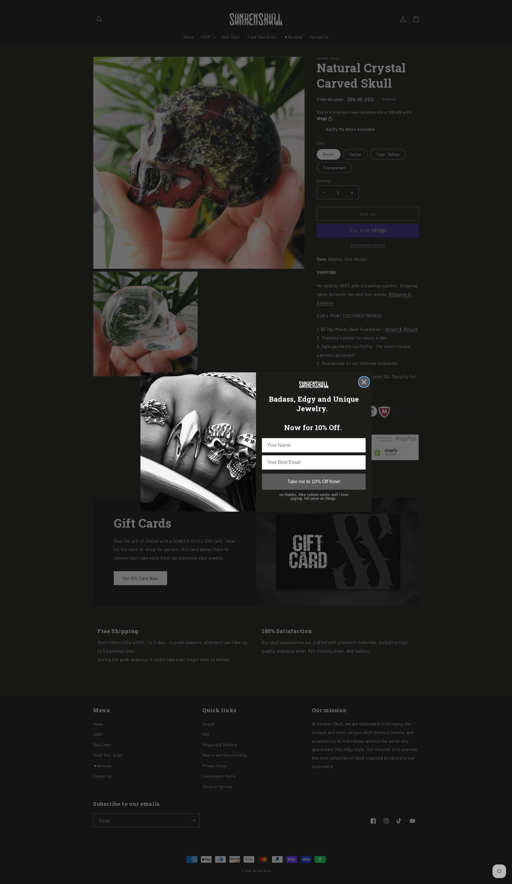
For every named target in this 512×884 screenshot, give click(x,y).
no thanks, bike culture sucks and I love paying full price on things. (313, 496)
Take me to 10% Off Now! (313, 481)
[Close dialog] (364, 382)
